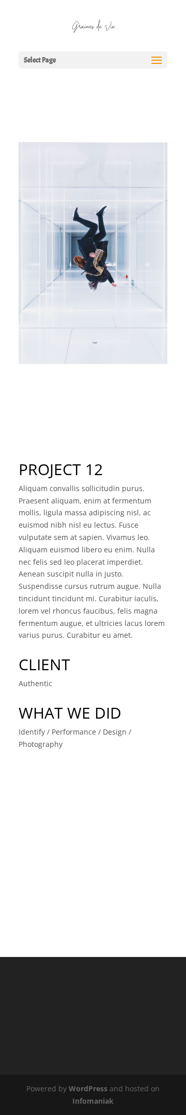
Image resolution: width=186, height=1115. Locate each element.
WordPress (88, 1088)
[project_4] (93, 364)
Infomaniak (93, 1101)
